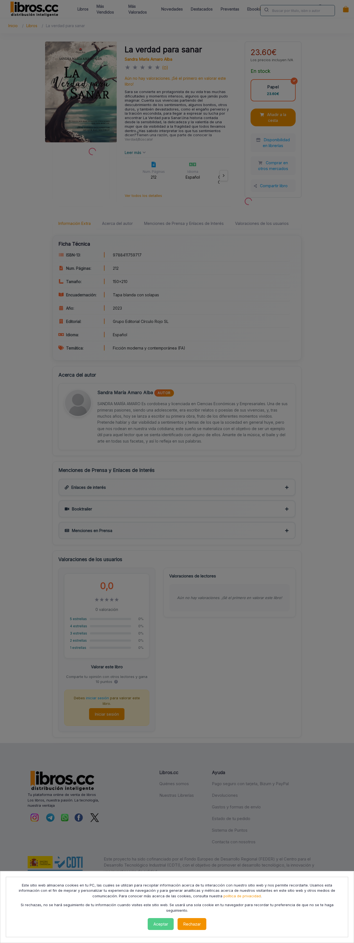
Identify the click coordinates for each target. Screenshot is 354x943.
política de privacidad (242, 896)
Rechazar (192, 924)
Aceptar (160, 924)
